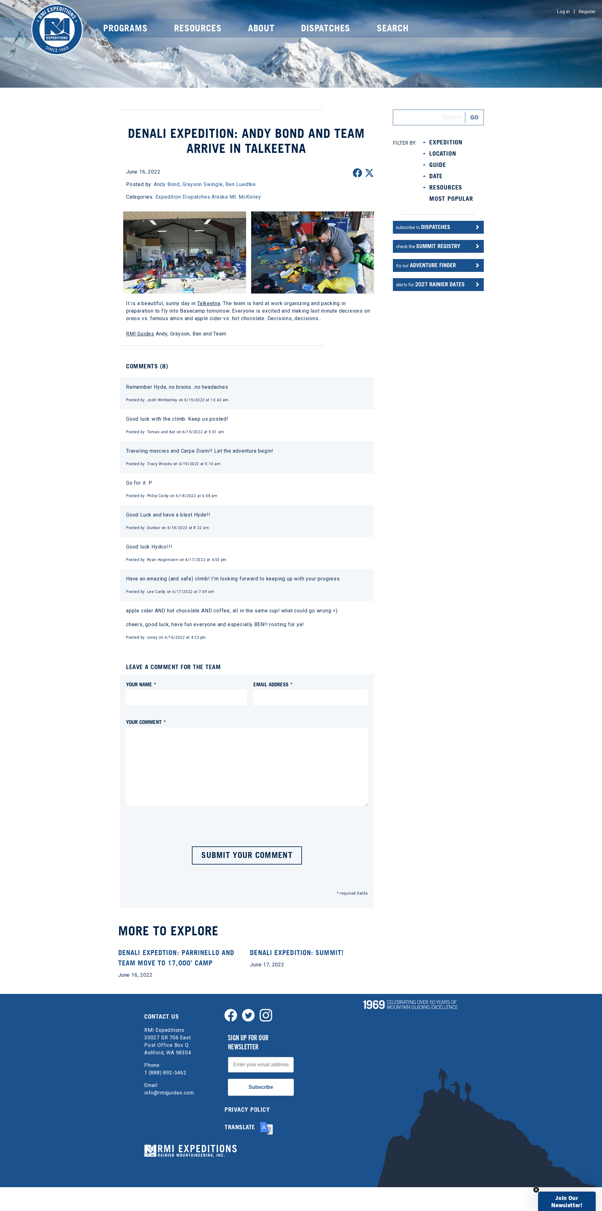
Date (436, 176)
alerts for (430, 284)
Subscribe (261, 1087)
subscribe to (423, 227)
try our (426, 265)
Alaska (220, 197)
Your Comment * (146, 722)
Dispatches (325, 28)
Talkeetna (208, 303)
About (261, 28)
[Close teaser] (536, 1190)
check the (428, 246)
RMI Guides (140, 334)
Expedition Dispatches (183, 197)
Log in (563, 11)
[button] (567, 1201)
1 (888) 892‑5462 (165, 1073)
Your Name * (141, 684)
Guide (437, 165)
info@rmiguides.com (169, 1093)
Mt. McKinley (245, 197)
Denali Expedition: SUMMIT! (297, 953)
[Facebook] (230, 1015)
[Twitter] (248, 1015)
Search (393, 28)
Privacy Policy (247, 1109)
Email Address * (273, 684)
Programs (125, 28)
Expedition (445, 142)
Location (442, 153)
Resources (197, 28)
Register (587, 11)
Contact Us (161, 1016)
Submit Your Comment (247, 855)
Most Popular (451, 198)
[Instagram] (266, 1015)
